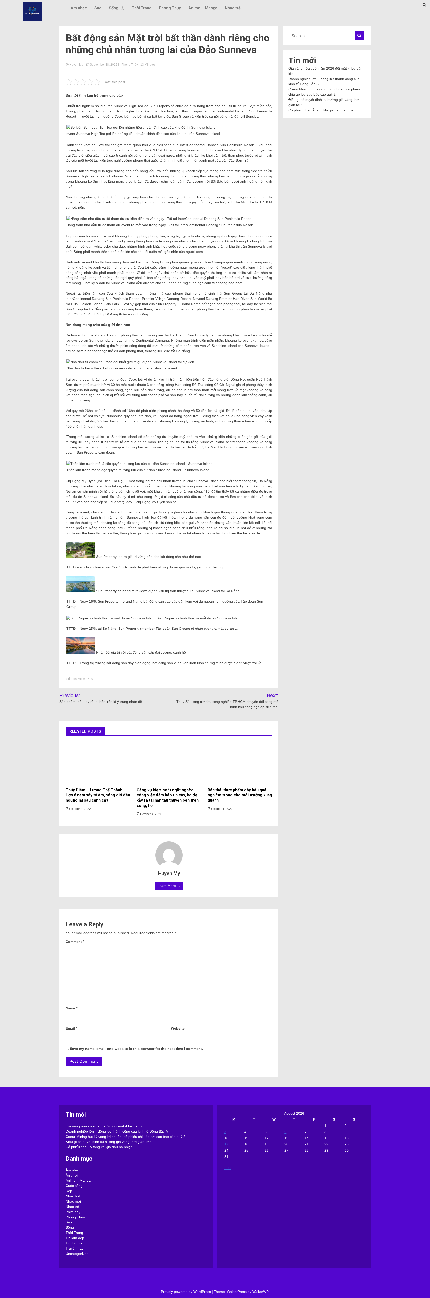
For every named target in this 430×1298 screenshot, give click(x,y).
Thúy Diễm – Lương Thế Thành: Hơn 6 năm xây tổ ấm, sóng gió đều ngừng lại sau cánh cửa (98, 795)
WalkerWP (260, 1292)
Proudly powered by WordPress (186, 1292)
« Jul (227, 1168)
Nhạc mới (73, 1201)
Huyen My (76, 64)
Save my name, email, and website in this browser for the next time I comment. (136, 1049)
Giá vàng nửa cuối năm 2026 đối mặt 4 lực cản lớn (106, 1126)
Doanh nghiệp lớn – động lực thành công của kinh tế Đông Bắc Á (117, 1131)
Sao (98, 8)
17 (226, 1144)
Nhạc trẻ (233, 8)
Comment (75, 942)
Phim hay (73, 1212)
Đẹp (69, 1191)
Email (71, 1028)
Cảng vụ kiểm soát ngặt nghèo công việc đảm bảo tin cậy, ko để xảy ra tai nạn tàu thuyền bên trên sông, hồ (168, 798)
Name (71, 1008)
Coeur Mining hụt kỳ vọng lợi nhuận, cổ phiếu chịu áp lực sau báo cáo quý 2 (125, 1137)
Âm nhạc (79, 8)
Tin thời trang (76, 1243)
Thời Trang (142, 8)
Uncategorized (77, 1254)
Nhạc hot (73, 1196)
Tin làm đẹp (75, 1238)
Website (178, 1028)
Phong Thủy (170, 8)
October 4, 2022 (79, 809)
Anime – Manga (202, 8)
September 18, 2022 (103, 64)
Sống (113, 8)
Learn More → (169, 886)
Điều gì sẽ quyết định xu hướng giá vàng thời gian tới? (108, 1142)
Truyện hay (74, 1248)
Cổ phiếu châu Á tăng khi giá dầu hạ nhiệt (321, 110)
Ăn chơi (72, 1175)
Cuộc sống (74, 1186)
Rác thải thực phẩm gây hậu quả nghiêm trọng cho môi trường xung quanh (240, 795)
